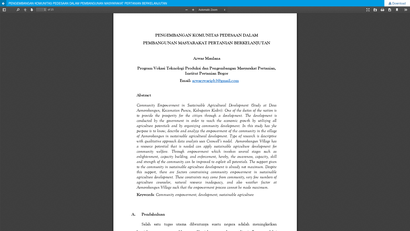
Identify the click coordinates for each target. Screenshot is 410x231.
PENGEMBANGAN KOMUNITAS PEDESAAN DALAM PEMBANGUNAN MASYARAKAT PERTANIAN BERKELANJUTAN (88, 3)
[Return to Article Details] (3, 3)
